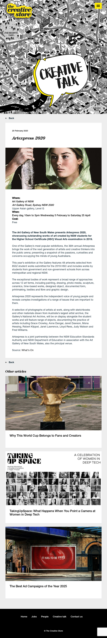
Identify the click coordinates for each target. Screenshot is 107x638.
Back (11, 118)
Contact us (77, 616)
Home (24, 616)
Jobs (34, 616)
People (44, 616)
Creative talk (59, 616)
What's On (28, 350)
